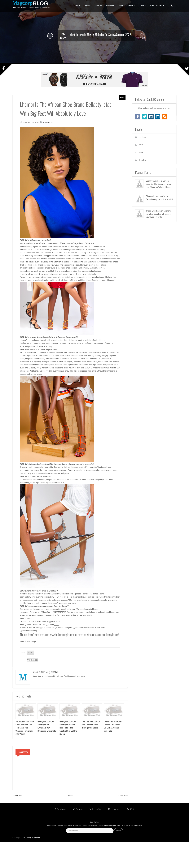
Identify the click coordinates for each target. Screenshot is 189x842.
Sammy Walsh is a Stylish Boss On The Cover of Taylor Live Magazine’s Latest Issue (158, 184)
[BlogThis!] (30, 660)
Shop (129, 5)
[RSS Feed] (164, 116)
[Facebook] (137, 116)
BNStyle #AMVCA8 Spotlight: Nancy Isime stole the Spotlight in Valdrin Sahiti (68, 728)
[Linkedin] (157, 116)
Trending (142, 160)
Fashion (142, 137)
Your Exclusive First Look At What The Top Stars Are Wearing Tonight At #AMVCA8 (25, 728)
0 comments (48, 122)
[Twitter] (144, 116)
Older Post (123, 795)
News (86, 5)
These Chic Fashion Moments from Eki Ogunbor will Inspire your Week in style (100, 34)
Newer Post (17, 795)
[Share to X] (33, 660)
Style (122, 97)
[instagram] (151, 116)
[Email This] (28, 660)
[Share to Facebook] (36, 660)
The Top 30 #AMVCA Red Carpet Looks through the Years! (91, 725)
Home (70, 795)
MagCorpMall (52, 672)
